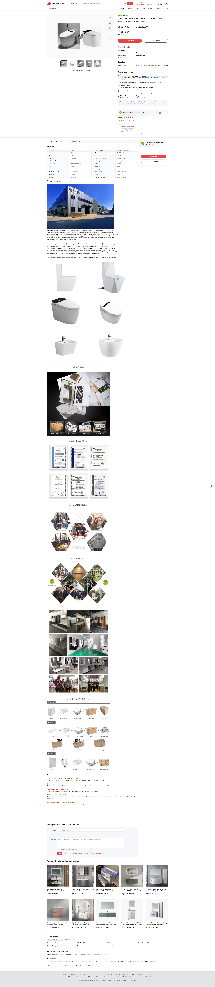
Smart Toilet (79, 12)
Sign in (166, 4)
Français (86, 976)
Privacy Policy (132, 980)
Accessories (111, 946)
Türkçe (140, 976)
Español (73, 976)
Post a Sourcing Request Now (93, 853)
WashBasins (111, 943)
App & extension (147, 8)
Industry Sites (118, 974)
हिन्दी (130, 976)
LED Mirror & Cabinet (82, 943)
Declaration (124, 980)
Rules (166, 8)
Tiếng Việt (146, 976)
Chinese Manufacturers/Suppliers (87, 974)
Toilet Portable (69, 966)
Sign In (120, 134)
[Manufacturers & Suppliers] (56, 3)
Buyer (129, 8)
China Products (74, 974)
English (68, 976)
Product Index (136, 974)
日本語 (125, 976)
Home (48, 12)
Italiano (99, 976)
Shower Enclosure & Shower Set (146, 943)
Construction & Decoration (58, 12)
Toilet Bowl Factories (101, 962)
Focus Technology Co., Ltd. (96, 980)
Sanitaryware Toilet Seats (55, 966)
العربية (116, 976)
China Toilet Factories (87, 962)
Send (59, 853)
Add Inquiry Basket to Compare (81, 70)
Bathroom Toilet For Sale (116, 962)
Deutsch (104, 976)
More (48, 969)
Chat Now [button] (157, 40)
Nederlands (110, 976)
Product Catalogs (70, 939)
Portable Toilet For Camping (134, 962)
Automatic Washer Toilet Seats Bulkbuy (86, 966)
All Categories (52, 8)
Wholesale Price (109, 974)
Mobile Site (143, 974)
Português (79, 976)
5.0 (147, 144)
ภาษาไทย (135, 976)
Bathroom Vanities (52, 943)
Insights (150, 974)
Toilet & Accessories (69, 12)
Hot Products (66, 974)
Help (138, 8)
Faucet (79, 946)
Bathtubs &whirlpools (52, 946)
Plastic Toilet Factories (72, 962)
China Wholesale (100, 974)
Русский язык (92, 976)
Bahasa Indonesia (154, 976)
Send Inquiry (130, 40)
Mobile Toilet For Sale (150, 962)
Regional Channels (127, 974)
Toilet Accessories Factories (55, 962)
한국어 (121, 976)
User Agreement (117, 980)
